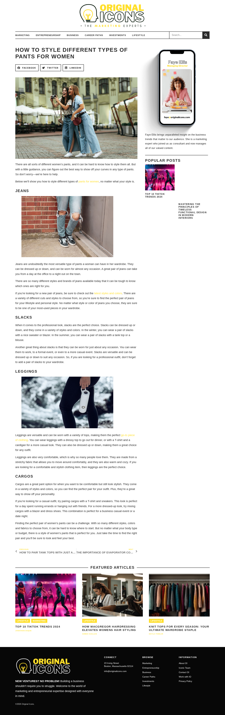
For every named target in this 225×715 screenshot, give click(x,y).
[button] (27, 67)
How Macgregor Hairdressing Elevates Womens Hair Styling (109, 628)
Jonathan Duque (23, 631)
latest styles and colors (108, 293)
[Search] (205, 35)
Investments (117, 35)
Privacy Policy (185, 681)
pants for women (89, 181)
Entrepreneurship (48, 35)
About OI (183, 663)
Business (73, 35)
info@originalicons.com (115, 671)
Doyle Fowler (156, 634)
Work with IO (185, 676)
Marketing (22, 35)
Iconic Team (184, 668)
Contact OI (184, 672)
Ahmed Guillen (89, 634)
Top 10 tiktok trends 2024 (155, 195)
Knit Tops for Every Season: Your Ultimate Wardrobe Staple (179, 628)
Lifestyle (138, 35)
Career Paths (94, 35)
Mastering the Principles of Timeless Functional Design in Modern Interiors (192, 211)
